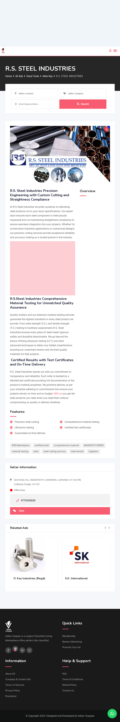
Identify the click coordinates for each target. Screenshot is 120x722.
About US (10, 673)
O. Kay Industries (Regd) (29, 578)
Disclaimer (11, 696)
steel (35, 451)
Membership (68, 636)
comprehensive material (66, 445)
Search (85, 104)
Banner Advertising (72, 641)
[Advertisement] (60, 23)
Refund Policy (69, 685)
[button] (105, 528)
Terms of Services (14, 685)
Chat (21, 510)
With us (58, 393)
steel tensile (77, 451)
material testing (20, 451)
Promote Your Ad (71, 647)
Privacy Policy (12, 690)
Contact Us (68, 690)
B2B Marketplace (21, 445)
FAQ (64, 673)
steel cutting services (54, 451)
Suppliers (93, 451)
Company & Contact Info (18, 679)
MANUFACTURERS (94, 445)
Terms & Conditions (72, 679)
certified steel (42, 445)
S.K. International (76, 578)
